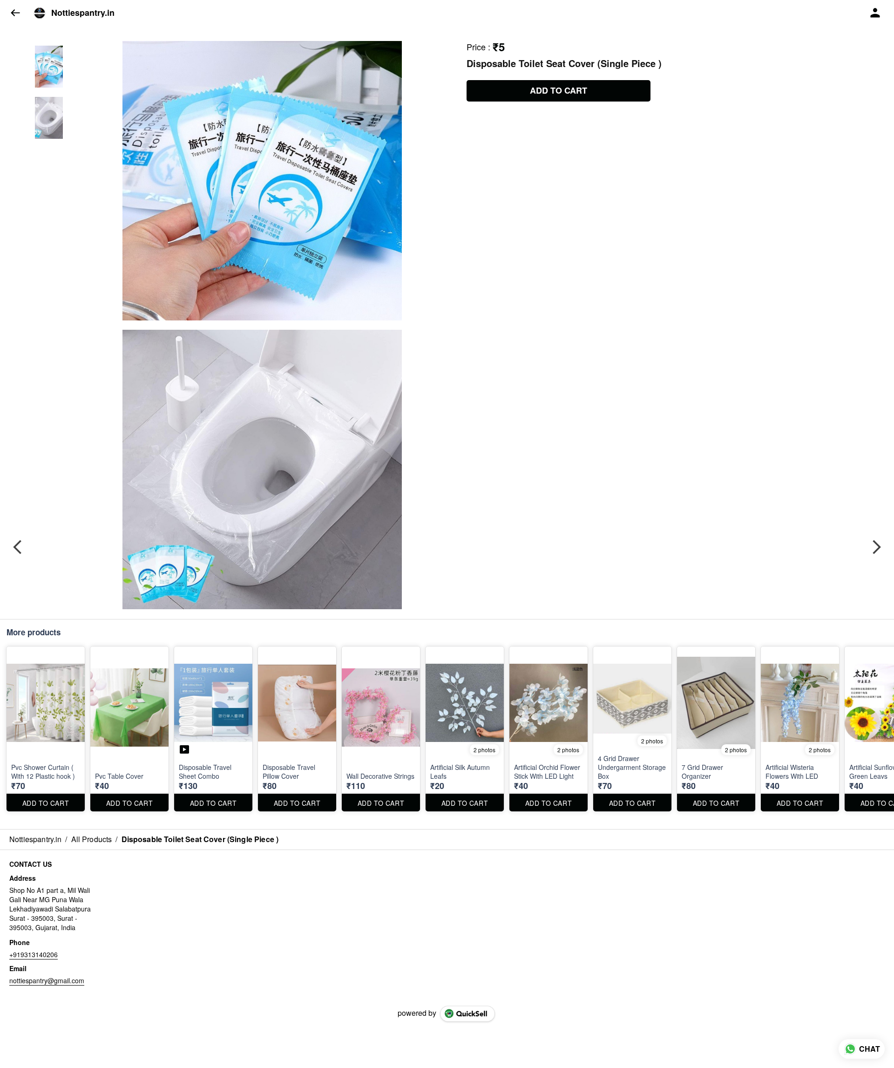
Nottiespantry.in (83, 13)
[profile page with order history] (875, 13)
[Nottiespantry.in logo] (40, 13)
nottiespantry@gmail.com (46, 980)
